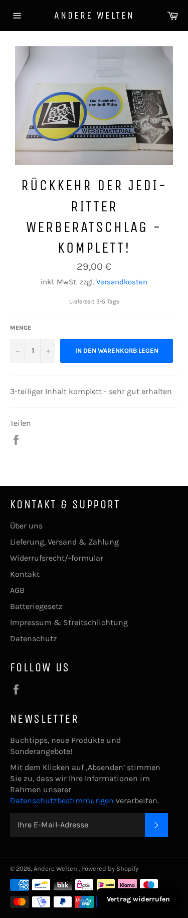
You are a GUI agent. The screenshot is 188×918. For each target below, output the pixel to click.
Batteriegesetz (36, 606)
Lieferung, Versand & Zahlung (64, 542)
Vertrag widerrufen (138, 899)
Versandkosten (121, 281)
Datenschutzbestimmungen (63, 800)
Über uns (26, 525)
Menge (20, 327)
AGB (17, 590)
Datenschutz (33, 638)
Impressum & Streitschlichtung (69, 622)
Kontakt (25, 574)
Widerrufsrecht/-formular (56, 558)
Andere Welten (94, 15)
